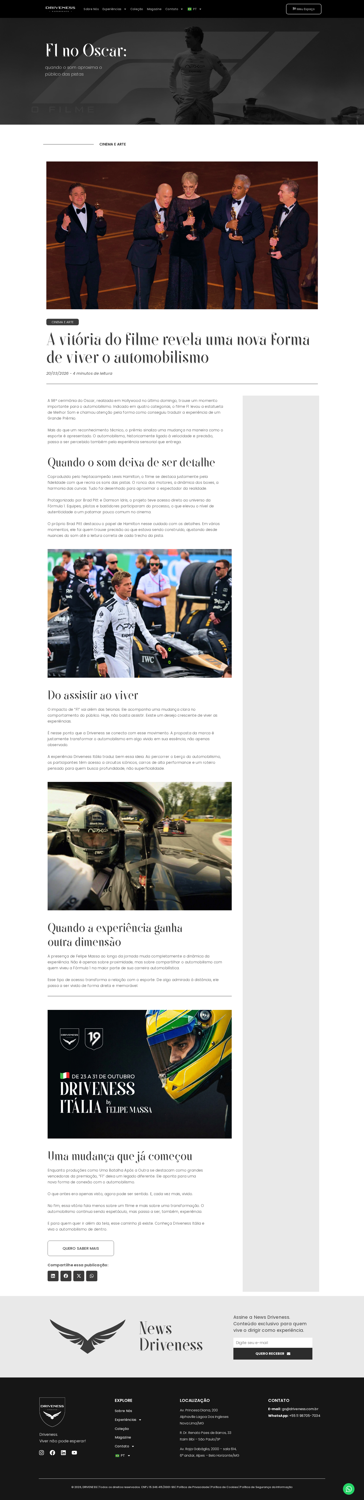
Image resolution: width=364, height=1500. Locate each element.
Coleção (136, 9)
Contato (171, 9)
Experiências (112, 9)
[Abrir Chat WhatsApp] (349, 1489)
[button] (53, 1276)
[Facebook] (52, 1452)
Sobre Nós (91, 9)
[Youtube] (74, 1452)
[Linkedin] (63, 1452)
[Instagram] (41, 1452)
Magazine (154, 9)
